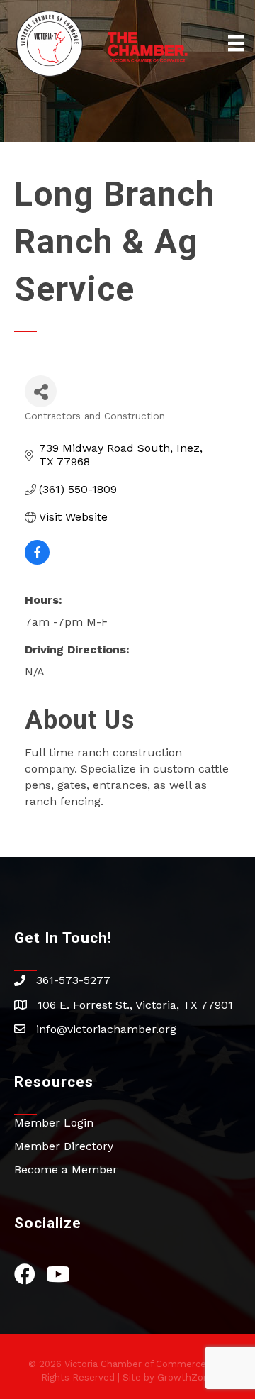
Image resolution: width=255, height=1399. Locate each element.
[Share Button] (41, 391)
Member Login (54, 1122)
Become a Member (66, 1169)
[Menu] (236, 43)
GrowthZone (186, 1377)
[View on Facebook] (37, 561)
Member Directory (63, 1146)
